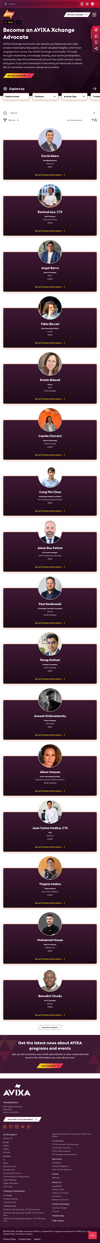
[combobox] (45, 96)
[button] (94, 4)
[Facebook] (17, 1127)
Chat (92, 1235)
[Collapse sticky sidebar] (91, 33)
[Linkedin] (5, 1127)
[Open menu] (94, 14)
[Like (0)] (96, 36)
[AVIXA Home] (9, 14)
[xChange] (23, 1127)
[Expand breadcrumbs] (18, 22)
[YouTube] (11, 1127)
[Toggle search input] (5, 113)
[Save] (96, 42)
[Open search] (5, 3)
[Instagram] (29, 1127)
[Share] (96, 48)
